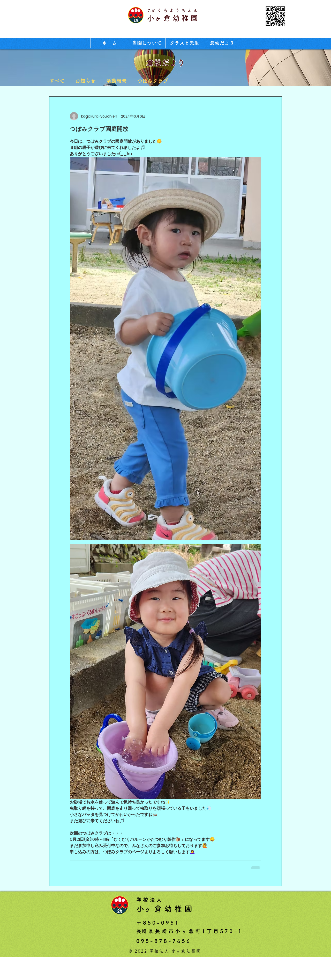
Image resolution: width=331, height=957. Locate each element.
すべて (57, 80)
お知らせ (85, 80)
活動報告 (116, 80)
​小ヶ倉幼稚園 (173, 18)
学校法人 (149, 899)
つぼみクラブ (152, 80)
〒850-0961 (158, 922)
